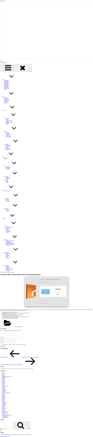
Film (3, 384)
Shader (7, 147)
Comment (2, 337)
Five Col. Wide (8, 136)
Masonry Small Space (9, 122)
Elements (3, 218)
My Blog (1, 61)
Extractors (3, 382)
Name (1, 339)
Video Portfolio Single (7, 149)
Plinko (3, 398)
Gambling (3, 385)
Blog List (7, 232)
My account (8, 209)
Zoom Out (7, 148)
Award (3, 374)
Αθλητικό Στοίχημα (5, 413)
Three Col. (7, 133)
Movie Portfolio (6, 84)
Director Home (6, 86)
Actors (3, 373)
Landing (5, 89)
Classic (5, 226)
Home (3, 79)
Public (3, 400)
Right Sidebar (8, 167)
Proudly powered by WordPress (5, 436)
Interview (3, 389)
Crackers (3, 380)
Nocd (3, 394)
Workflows (4, 412)
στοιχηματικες (4, 416)
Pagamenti (4, 397)
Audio (7, 182)
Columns (7, 267)
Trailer (3, 407)
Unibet (3, 408)
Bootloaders (4, 377)
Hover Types (6, 144)
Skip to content (2, 0)
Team (7, 256)
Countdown (8, 255)
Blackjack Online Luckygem (6, 376)
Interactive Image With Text (10, 244)
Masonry (7, 121)
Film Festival (6, 82)
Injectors (3, 388)
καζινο (3, 414)
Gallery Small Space (9, 120)
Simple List (6, 158)
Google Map (8, 228)
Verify (58, 294)
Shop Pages (6, 208)
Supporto (3, 406)
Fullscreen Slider (6, 88)
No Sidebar (8, 168)
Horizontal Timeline (9, 242)
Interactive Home (7, 81)
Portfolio (3, 110)
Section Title (8, 266)
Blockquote (8, 269)
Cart (7, 210)
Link (7, 179)
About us (5, 97)
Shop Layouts (6, 198)
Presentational (6, 252)
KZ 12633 (4, 391)
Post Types (6, 176)
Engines (3, 381)
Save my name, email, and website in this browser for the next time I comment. (14, 344)
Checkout (7, 211)
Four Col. (7, 200)
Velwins (3, 409)
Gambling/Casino (5, 386)
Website (1, 342)
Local (3, 393)
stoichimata (4, 405)
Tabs (7, 229)
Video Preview (8, 145)
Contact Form (8, 230)
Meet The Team (6, 99)
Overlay (7, 146)
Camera (3, 378)
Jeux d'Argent (4, 390)
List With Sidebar (7, 190)
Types (5, 117)
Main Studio (6, 80)
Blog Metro (6, 85)
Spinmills (3, 403)
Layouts (5, 131)
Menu (30, 71)
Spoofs (3, 404)
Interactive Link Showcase (10, 240)
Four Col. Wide (8, 135)
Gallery (7, 119)
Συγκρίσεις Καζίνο (5, 417)
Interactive (5, 239)
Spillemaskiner (4, 402)
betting (3, 375)
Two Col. (7, 132)
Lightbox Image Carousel (10, 243)
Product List (8, 257)
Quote (7, 180)
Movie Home (6, 87)
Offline (3, 395)
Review (3, 401)
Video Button (8, 241)
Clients (7, 254)
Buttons (7, 227)
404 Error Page (6, 102)
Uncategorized (20, 326)
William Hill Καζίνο (5, 411)
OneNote (3, 396)
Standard (7, 118)
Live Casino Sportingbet (6, 392)
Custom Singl (8, 177)
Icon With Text (8, 231)
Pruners (3, 399)
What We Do (6, 98)
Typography (6, 265)
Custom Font (8, 270)
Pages (3, 96)
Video (7, 181)
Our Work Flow (6, 100)
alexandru (11, 272)
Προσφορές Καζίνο (5, 415)
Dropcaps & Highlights (9, 268)
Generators (4, 387)
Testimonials (8, 253)
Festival (3, 383)
